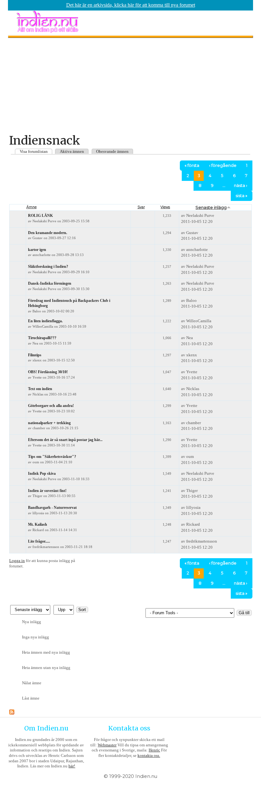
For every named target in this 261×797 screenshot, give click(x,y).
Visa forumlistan (34, 151)
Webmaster (107, 745)
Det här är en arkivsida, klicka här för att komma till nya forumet (130, 5)
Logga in (17, 560)
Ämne (31, 207)
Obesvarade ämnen (112, 151)
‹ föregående (222, 165)
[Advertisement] (130, 85)
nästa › (240, 185)
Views (165, 207)
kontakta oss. (149, 755)
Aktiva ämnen (72, 151)
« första (192, 165)
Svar (141, 207)
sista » (241, 195)
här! (71, 766)
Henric (154, 750)
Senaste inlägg (211, 207)
